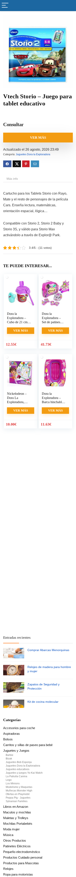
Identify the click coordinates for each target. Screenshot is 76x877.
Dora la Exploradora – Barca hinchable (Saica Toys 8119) (52, 402)
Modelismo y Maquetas (19, 787)
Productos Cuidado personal (22, 857)
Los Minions (13, 783)
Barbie (9, 755)
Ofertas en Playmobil (18, 794)
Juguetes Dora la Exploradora (33, 154)
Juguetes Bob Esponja (19, 762)
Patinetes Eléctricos (17, 846)
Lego (9, 779)
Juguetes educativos (17, 769)
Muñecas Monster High (19, 790)
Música (8, 835)
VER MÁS (38, 138)
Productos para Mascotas (21, 863)
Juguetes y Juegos (16, 750)
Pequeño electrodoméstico (21, 852)
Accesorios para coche (19, 728)
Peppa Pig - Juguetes (18, 797)
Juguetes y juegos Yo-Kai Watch (24, 772)
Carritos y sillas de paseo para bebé (28, 745)
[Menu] (5, 5)
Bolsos (8, 739)
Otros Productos (14, 840)
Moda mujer (11, 829)
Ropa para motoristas (18, 874)
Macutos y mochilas (17, 812)
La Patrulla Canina (16, 776)
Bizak (9, 758)
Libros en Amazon (15, 806)
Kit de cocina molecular (42, 701)
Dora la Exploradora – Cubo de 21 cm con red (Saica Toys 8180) (17, 322)
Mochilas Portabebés (17, 823)
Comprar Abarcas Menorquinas (48, 650)
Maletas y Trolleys (15, 818)
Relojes (8, 869)
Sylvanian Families (16, 801)
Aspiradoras (11, 733)
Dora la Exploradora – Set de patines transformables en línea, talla (53, 322)
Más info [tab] (12, 178)
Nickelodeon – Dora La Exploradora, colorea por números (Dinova (18, 402)
